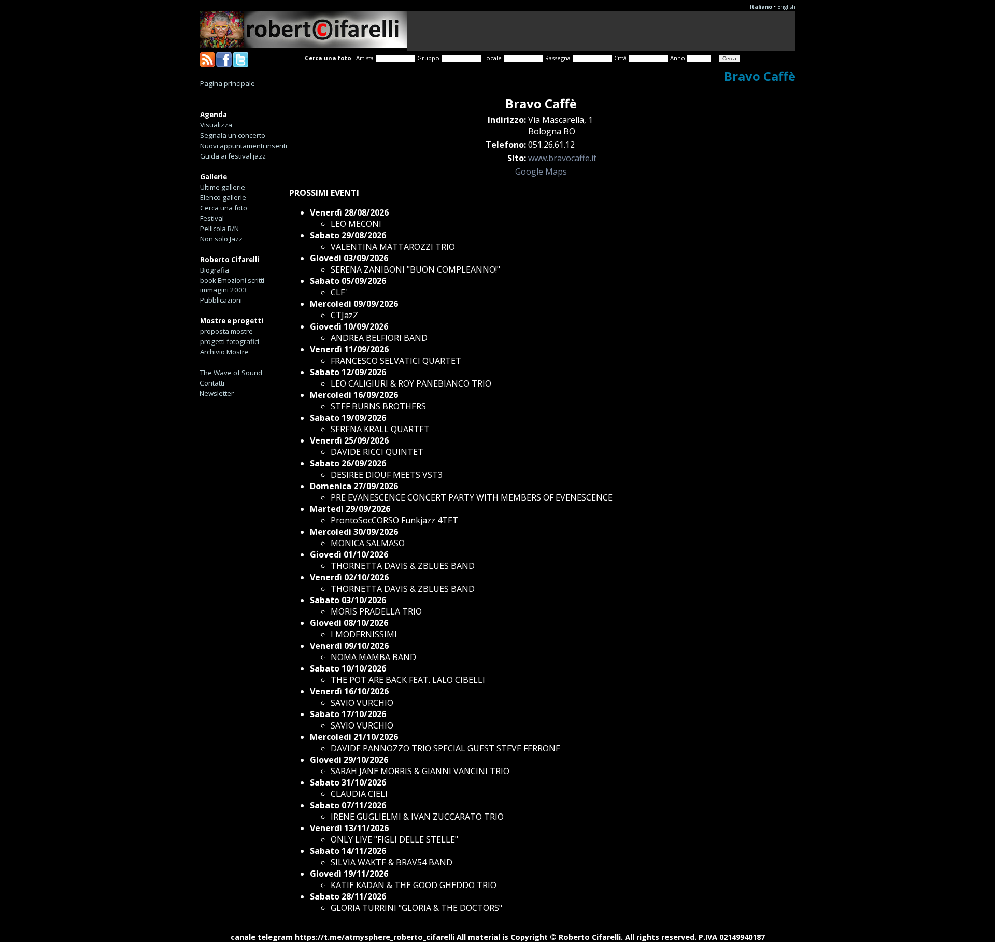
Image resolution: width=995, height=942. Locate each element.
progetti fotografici (229, 341)
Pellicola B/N (219, 228)
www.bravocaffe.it (562, 158)
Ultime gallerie (222, 187)
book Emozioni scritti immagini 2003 (232, 285)
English (786, 6)
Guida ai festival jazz (233, 156)
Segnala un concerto (232, 135)
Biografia (214, 270)
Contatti (212, 383)
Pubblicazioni (221, 300)
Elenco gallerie (223, 197)
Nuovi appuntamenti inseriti (243, 145)
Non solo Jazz (221, 239)
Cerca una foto (223, 207)
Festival (212, 218)
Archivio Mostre (224, 351)
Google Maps (541, 171)
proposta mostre (226, 331)
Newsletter (217, 393)
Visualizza (216, 125)
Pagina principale (227, 83)
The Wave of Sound (231, 372)
